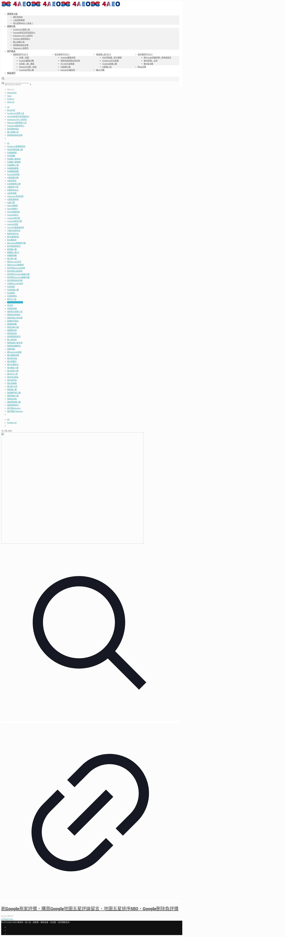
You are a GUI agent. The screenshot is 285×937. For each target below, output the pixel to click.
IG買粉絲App (12, 190)
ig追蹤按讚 (11, 193)
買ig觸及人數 (12, 368)
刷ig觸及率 (11, 240)
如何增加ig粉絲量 (14, 271)
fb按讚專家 (12, 153)
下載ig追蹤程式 (13, 230)
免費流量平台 (13, 234)
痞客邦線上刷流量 (15, 318)
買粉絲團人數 (13, 396)
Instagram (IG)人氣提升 (17, 119)
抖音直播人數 (13, 290)
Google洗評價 (13, 174)
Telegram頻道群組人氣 (17, 123)
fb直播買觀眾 (13, 168)
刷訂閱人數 (12, 259)
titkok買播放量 (13, 212)
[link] (30, 84)
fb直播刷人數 (13, 165)
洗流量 (10, 305)
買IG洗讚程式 (13, 364)
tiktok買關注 (12, 209)
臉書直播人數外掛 (15, 343)
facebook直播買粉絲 (16, 146)
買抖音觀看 (12, 383)
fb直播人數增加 (14, 159)
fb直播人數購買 (14, 162)
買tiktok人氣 (12, 374)
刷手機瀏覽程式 (14, 246)
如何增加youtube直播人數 (18, 274)
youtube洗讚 (12, 224)
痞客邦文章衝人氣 (15, 312)
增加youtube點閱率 (15, 265)
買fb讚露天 (12, 361)
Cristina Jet (12, 423)
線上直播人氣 (13, 132)
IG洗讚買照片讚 (13, 184)
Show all (10, 102)
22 (2, 919)
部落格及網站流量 (15, 135)
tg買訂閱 (11, 202)
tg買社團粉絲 (13, 199)
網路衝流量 (12, 330)
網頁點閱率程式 (14, 336)
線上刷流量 (12, 340)
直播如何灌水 (13, 321)
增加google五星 (14, 262)
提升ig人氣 (11, 299)
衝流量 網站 (12, 358)
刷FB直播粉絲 (13, 237)
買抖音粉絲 (12, 380)
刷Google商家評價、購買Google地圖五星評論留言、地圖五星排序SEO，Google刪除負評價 (89, 908)
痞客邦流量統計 (14, 315)
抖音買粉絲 (12, 296)
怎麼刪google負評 (15, 283)
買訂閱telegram (13, 408)
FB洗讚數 (11, 156)
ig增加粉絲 (11, 181)
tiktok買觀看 (12, 206)
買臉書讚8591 (13, 405)
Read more (8, 919)
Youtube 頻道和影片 (15, 126)
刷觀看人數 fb (13, 252)
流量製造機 (12, 308)
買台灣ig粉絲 (12, 377)
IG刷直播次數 (13, 177)
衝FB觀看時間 (13, 355)
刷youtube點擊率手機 (16, 243)
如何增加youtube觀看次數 (18, 277)
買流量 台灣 (12, 386)
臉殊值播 (11, 349)
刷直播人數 (12, 249)
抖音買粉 (11, 293)
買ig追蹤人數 (12, 371)
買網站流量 (12, 399)
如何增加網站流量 (15, 280)
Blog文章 (11, 110)
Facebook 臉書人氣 (15, 113)
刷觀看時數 (12, 255)
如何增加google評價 (16, 268)
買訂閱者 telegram (15, 411)
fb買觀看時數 (13, 171)
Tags (9, 96)
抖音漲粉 (11, 287)
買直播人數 (12, 389)
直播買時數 (12, 324)
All (8, 107)
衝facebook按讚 (14, 352)
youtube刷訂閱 (13, 218)
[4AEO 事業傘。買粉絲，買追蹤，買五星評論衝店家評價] (60, 6)
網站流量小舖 (13, 327)
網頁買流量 (12, 333)
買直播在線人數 (14, 393)
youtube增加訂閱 (14, 221)
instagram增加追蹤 (15, 196)
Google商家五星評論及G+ (18, 116)
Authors (10, 99)
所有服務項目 (13, 129)
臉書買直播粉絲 (14, 346)
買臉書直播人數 (14, 402)
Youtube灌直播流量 (15, 227)
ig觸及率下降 (12, 187)
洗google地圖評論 (15, 302)
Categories (11, 93)
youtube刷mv (13, 215)
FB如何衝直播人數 (15, 149)
